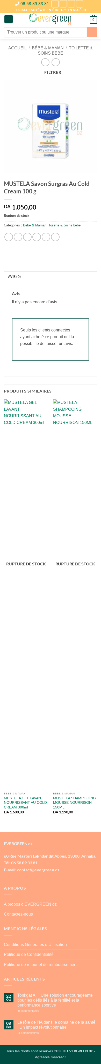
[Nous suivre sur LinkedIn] (71, 4)
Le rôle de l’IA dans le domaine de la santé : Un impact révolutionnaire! (56, 1024)
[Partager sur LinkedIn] (55, 237)
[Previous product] (56, 62)
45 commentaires (37, 1011)
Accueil (17, 48)
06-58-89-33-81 (34, 4)
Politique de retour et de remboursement (40, 964)
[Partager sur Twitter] (27, 237)
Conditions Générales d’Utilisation (35, 944)
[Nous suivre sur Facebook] (55, 4)
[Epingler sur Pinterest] (46, 237)
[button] (8, 19)
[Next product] (45, 62)
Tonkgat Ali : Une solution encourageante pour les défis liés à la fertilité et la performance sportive (55, 1000)
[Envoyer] (92, 32)
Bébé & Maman (48, 48)
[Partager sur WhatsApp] (8, 237)
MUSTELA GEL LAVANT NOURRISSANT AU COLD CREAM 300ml (25, 802)
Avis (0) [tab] (14, 277)
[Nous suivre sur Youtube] (79, 4)
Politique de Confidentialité (29, 954)
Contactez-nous (18, 914)
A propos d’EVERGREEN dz (30, 904)
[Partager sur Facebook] (18, 237)
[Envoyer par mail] (36, 237)
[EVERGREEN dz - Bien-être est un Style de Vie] (51, 19)
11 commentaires (37, 1033)
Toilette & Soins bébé (64, 225)
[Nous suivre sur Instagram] (63, 4)
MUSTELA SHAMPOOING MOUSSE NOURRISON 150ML (74, 802)
